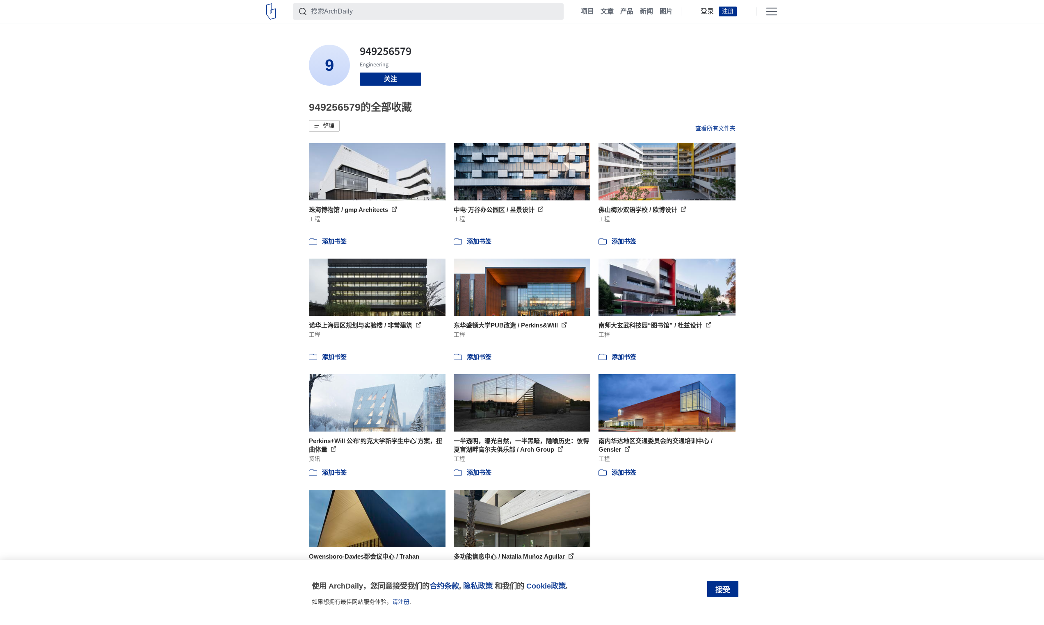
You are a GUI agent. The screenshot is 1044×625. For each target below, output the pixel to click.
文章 (607, 11)
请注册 (400, 601)
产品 (626, 11)
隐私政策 (478, 586)
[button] (324, 126)
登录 (707, 11)
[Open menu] (771, 11)
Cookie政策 (546, 586)
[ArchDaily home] (271, 11)
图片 (666, 11)
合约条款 (444, 586)
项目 (587, 11)
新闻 (646, 11)
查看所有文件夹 (715, 128)
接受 (722, 590)
